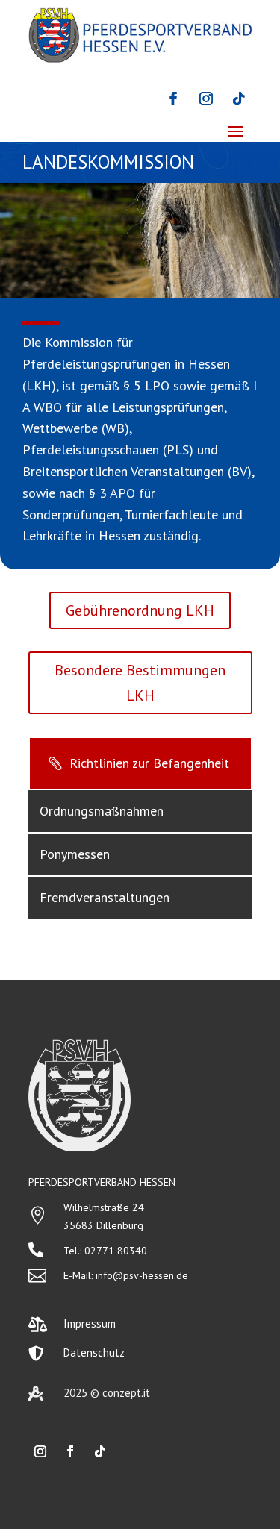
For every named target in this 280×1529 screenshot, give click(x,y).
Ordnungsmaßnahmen (102, 810)
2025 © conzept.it (106, 1393)
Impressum (89, 1323)
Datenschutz (94, 1352)
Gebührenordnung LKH (140, 610)
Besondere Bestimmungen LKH (140, 682)
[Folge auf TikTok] (238, 98)
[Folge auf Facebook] (173, 98)
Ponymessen (75, 854)
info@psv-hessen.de (142, 1275)
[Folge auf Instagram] (206, 98)
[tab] (140, 763)
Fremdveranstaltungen (104, 897)
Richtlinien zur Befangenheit (149, 763)
